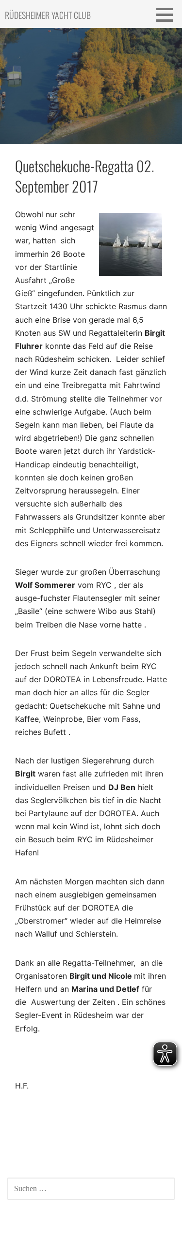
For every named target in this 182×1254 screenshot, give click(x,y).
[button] (168, 14)
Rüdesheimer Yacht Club (48, 15)
